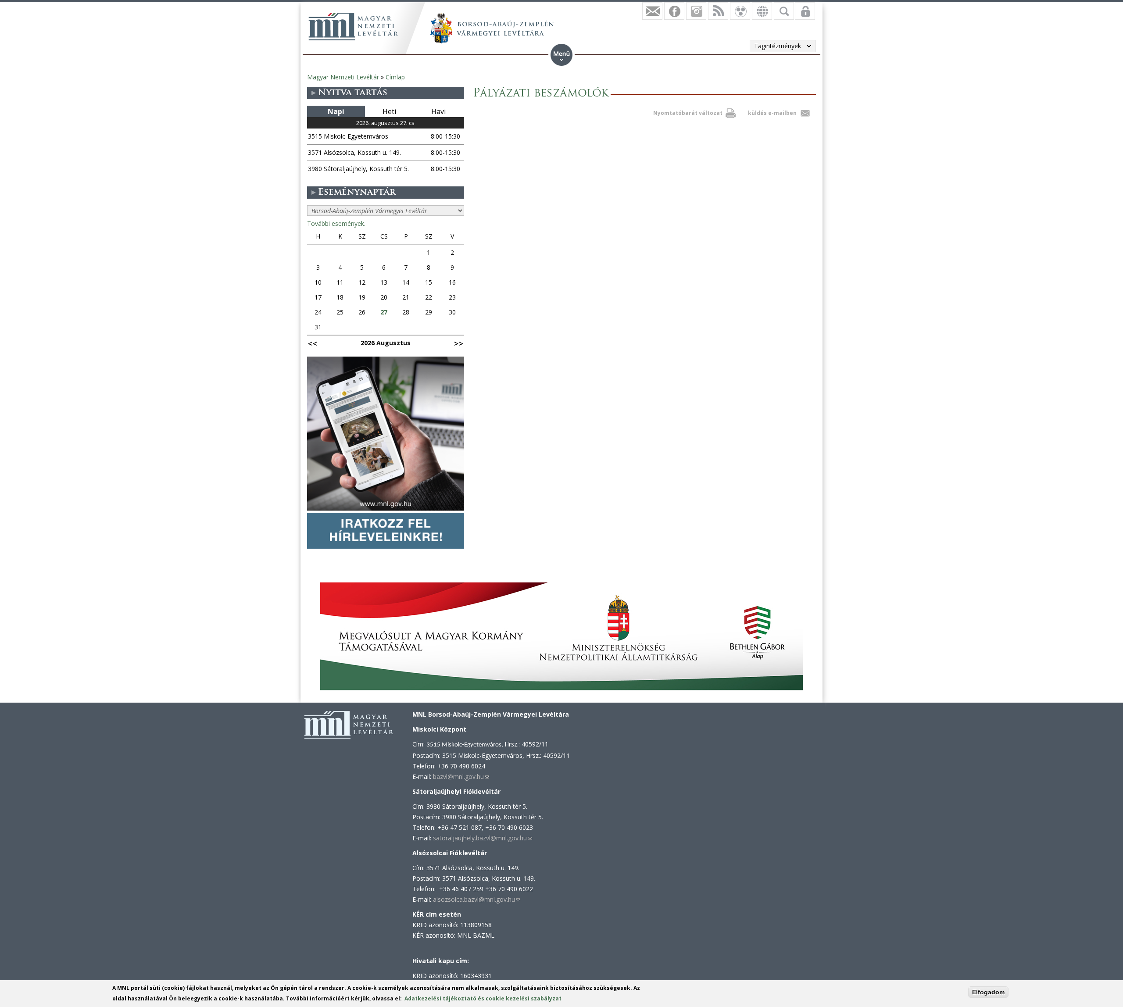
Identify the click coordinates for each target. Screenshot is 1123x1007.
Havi (438, 111)
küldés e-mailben (772, 113)
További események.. (337, 223)
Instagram (696, 11)
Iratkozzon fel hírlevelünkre (652, 11)
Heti (389, 111)
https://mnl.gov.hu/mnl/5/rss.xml (718, 11)
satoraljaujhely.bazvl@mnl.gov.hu (482, 838)
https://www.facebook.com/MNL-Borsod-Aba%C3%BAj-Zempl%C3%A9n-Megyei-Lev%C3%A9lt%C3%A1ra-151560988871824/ (674, 11)
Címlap (395, 77)
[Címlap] (353, 26)
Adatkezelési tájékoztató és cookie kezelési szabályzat (483, 998)
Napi (336, 111)
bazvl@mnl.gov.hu (461, 776)
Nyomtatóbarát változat (687, 113)
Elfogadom (988, 992)
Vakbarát (740, 11)
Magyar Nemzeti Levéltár (343, 77)
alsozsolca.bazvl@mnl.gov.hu (476, 899)
